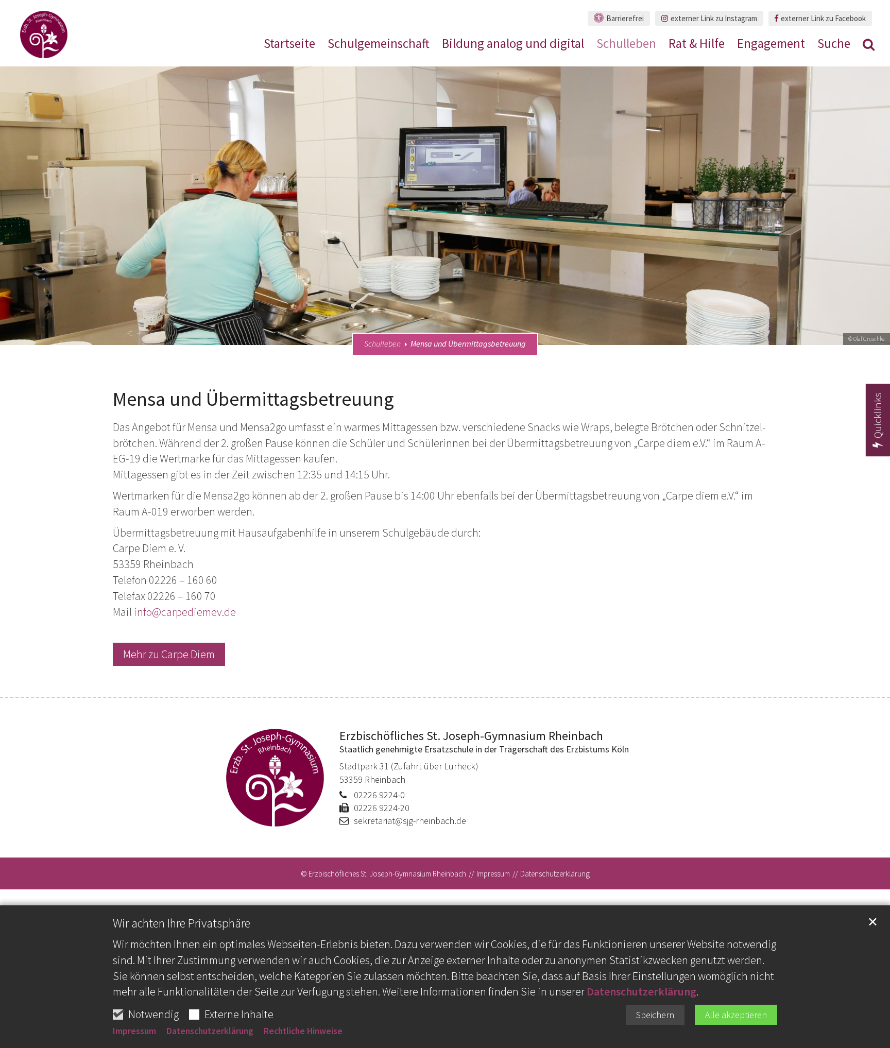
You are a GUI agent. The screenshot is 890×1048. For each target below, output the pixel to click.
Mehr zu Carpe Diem (169, 654)
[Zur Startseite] (44, 34)
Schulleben (382, 343)
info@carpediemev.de (185, 612)
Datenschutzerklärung (641, 991)
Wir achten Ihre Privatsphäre (181, 923)
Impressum (134, 1031)
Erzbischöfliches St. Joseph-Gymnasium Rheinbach (471, 736)
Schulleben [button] (626, 44)
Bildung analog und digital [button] (513, 44)
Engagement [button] (771, 44)
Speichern (655, 1015)
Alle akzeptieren (736, 1015)
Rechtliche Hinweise (303, 1031)
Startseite (289, 44)
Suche (833, 44)
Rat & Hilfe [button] (697, 44)
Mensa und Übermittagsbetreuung (468, 343)
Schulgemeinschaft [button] (379, 44)
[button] (869, 46)
